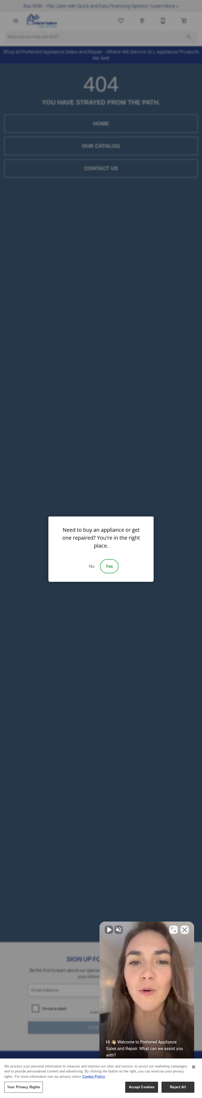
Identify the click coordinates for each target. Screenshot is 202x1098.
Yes (109, 566)
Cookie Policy (93, 1077)
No (92, 566)
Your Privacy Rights (23, 1087)
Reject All (178, 1087)
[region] (101, 1078)
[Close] (193, 1067)
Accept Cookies (142, 1087)
